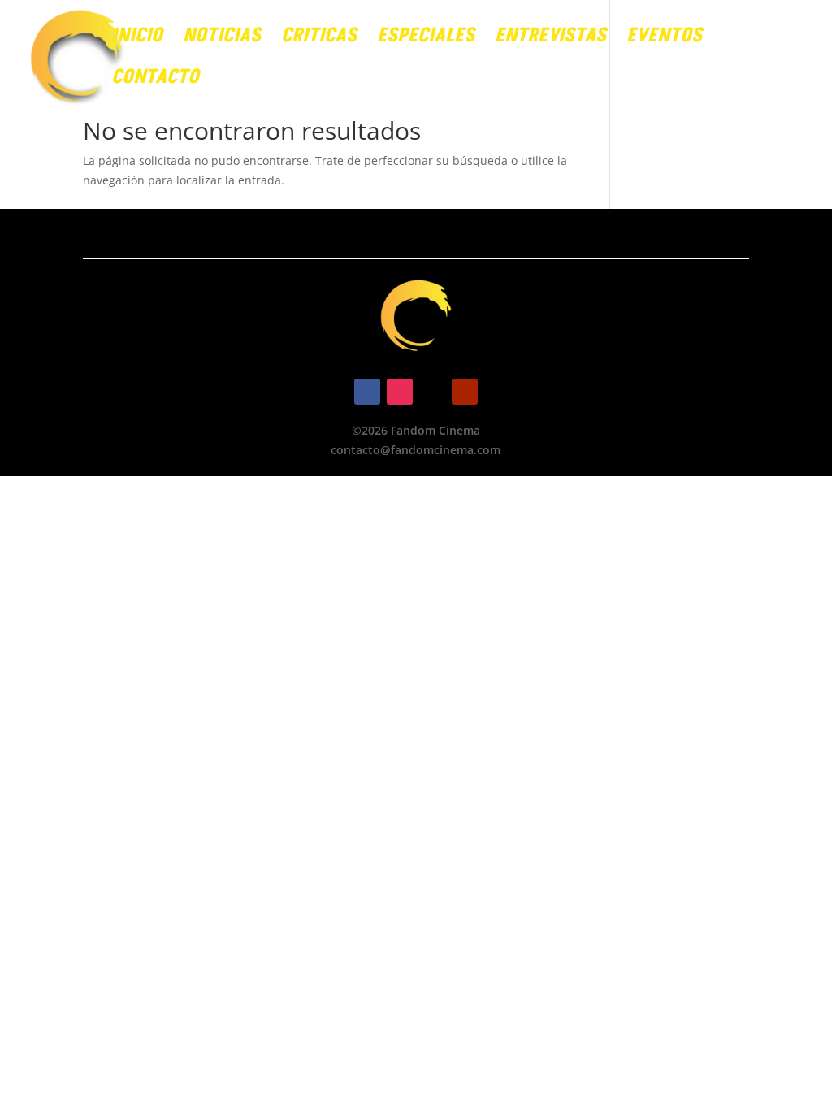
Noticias (222, 39)
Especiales (425, 39)
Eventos (664, 39)
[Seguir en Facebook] (367, 392)
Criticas (319, 39)
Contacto (155, 81)
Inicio (136, 39)
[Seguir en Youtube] (465, 392)
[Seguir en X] (432, 392)
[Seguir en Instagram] (400, 392)
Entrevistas (550, 39)
